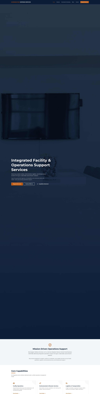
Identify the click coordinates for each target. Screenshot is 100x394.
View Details (15, 393)
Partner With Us (29, 183)
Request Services (17, 183)
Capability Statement (44, 183)
